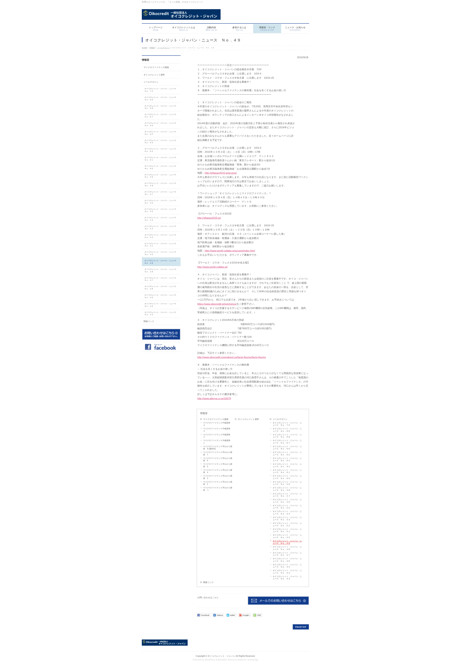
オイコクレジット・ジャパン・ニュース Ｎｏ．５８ (287, 489)
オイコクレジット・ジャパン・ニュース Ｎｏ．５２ (287, 524)
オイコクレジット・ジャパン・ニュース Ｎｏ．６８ (287, 435)
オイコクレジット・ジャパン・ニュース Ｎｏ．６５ (287, 453)
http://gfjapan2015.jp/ (209, 217)
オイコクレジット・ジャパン (221, 656)
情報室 (152, 48)
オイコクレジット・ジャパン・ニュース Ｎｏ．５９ (287, 483)
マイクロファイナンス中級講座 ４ (217, 424)
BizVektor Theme (226, 660)
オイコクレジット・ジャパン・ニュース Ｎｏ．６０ (287, 477)
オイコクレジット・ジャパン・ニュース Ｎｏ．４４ (287, 571)
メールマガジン (163, 48)
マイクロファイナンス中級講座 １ (217, 441)
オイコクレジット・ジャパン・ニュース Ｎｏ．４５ (287, 565)
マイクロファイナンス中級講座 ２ (217, 435)
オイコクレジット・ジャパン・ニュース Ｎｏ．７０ (287, 424)
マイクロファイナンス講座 (215, 419)
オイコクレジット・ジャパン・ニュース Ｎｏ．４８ (287, 548)
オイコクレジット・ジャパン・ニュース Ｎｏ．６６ (287, 447)
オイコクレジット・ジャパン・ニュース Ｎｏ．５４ (287, 512)
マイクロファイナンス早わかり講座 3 (217, 477)
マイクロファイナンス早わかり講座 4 (217, 471)
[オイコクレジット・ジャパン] (181, 15)
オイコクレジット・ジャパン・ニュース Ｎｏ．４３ (287, 577)
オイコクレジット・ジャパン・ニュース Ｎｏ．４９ (287, 542)
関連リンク (208, 582)
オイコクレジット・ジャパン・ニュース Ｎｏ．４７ (287, 554)
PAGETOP (300, 627)
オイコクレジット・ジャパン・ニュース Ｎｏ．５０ (287, 536)
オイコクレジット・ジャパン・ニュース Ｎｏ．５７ (287, 495)
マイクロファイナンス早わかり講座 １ (217, 489)
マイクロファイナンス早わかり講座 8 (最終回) (217, 447)
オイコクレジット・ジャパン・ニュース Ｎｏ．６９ (287, 430)
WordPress (210, 660)
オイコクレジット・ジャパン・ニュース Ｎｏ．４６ (287, 559)
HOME (144, 48)
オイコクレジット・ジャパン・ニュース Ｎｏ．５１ (287, 530)
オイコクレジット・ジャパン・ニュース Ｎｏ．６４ (287, 459)
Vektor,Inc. (242, 660)
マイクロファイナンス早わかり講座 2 (217, 483)
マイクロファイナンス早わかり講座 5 (217, 465)
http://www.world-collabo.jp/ (212, 266)
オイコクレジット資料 (248, 419)
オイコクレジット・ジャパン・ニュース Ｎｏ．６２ (287, 465)
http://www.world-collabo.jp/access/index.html (230, 250)
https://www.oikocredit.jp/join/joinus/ (217, 303)
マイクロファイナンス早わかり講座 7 (217, 453)
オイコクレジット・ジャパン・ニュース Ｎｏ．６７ (287, 441)
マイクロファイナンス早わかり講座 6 (217, 459)
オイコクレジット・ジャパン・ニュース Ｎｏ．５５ (287, 506)
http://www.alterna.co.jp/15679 (214, 398)
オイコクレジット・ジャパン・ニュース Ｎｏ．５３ (287, 518)
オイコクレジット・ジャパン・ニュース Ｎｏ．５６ (287, 500)
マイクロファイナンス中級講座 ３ (217, 430)
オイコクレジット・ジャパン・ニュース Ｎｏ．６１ (287, 471)
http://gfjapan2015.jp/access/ (221, 172)
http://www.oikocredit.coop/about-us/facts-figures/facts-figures (231, 357)
